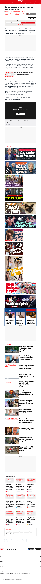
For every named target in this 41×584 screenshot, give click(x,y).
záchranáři (24, 539)
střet (27, 539)
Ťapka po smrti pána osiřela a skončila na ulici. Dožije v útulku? (26, 448)
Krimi (31, 531)
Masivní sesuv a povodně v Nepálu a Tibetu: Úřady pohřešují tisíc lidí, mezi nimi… (26, 348)
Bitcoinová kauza (13, 533)
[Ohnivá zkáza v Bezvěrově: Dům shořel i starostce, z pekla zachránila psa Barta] (12, 394)
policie (13, 539)
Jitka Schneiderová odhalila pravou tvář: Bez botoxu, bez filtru (26, 429)
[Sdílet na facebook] (29, 18)
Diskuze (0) (7, 17)
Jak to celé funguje (20, 24)
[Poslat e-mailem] (35, 18)
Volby (11, 531)
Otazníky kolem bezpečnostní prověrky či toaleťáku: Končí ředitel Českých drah (19, 321)
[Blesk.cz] (20, 1)
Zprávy (7, 531)
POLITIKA (8, 310)
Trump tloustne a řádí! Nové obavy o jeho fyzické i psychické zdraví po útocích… (26, 383)
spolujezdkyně (31, 539)
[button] (31, 549)
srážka (8, 539)
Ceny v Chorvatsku (20, 533)
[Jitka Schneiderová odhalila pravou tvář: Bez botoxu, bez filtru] (12, 431)
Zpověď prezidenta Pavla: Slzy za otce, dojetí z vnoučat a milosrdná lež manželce (26, 420)
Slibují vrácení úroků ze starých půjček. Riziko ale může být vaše (25, 411)
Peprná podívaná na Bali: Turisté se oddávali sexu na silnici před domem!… (26, 439)
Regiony (7, 533)
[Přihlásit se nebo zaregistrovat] (39, 1)
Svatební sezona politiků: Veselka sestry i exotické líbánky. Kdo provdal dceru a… (26, 402)
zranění (19, 539)
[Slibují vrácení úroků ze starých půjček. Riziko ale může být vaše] (12, 412)
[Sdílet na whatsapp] (33, 18)
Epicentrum (26, 531)
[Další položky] (39, 3)
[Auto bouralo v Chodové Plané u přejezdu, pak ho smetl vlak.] (10, 13)
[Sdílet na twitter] (30, 18)
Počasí (22, 531)
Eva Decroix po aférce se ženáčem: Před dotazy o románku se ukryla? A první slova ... (10, 321)
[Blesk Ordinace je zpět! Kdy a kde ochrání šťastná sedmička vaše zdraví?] (12, 368)
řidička (16, 539)
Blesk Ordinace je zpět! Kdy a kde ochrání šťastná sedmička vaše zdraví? (26, 366)
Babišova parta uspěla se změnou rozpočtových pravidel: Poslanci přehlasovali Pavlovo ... (31, 321)
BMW (35, 539)
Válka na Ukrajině (16, 531)
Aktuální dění (8, 529)
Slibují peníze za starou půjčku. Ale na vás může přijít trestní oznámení (26, 376)
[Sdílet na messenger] (32, 18)
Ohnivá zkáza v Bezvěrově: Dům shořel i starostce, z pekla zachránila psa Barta (26, 392)
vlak (5, 539)
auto (10, 539)
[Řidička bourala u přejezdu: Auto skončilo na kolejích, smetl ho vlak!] (14, 11)
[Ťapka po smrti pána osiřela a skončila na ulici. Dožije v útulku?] (12, 450)
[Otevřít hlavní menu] (1, 1)
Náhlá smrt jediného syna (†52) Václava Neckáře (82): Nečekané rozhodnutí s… (26, 357)
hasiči (21, 539)
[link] (5, 549)
